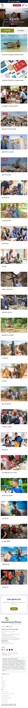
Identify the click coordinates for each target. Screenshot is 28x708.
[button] (26, 5)
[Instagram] (10, 705)
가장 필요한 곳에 (5, 564)
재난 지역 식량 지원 (6, 404)
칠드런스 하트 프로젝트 (7, 495)
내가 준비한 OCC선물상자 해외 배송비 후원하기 (13, 54)
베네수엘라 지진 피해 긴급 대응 (9, 129)
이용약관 (9, 629)
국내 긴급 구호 (5, 587)
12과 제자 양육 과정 (6, 220)
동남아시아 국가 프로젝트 (8, 335)
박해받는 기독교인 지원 (7, 289)
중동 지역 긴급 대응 (6, 175)
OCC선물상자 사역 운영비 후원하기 (10, 106)
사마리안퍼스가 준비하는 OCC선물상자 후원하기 (13, 80)
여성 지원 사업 (5, 518)
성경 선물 (4, 266)
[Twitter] (15, 705)
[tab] (7, 31)
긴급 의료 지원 (5, 243)
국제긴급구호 (5, 449)
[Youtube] (12, 705)
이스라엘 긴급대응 (6, 541)
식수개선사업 (5, 358)
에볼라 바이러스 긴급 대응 (8, 152)
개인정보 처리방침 (15, 629)
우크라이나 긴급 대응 (6, 427)
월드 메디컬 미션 (5, 197)
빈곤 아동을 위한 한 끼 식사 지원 (9, 472)
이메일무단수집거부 (4, 629)
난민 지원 (4, 381)
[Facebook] (7, 705)
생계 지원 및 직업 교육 (7, 312)
